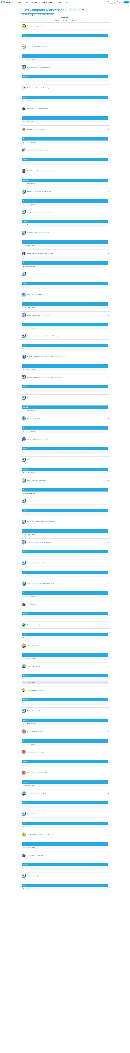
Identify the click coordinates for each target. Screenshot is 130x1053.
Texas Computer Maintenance (43, 15)
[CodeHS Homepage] (7, 2)
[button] (19, 2)
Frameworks (26, 15)
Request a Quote (113, 2)
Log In (120, 2)
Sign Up (126, 2)
